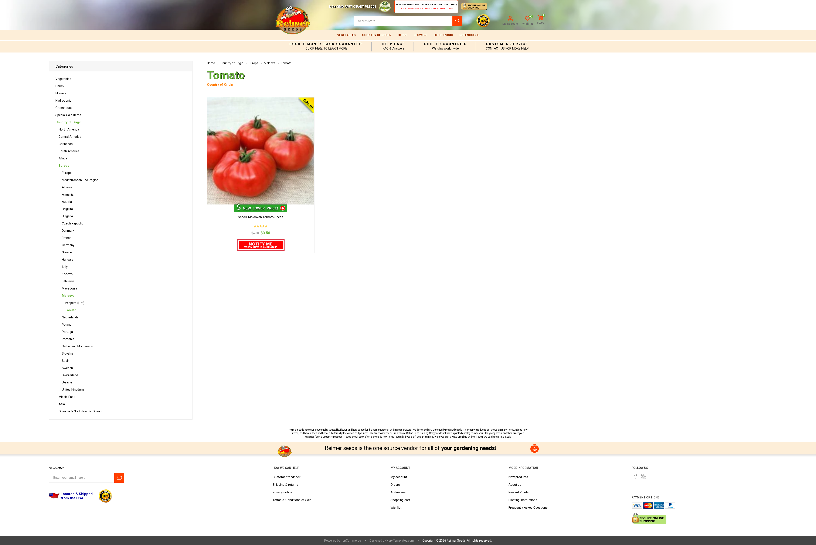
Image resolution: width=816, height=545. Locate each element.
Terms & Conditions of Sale (292, 500)
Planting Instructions (523, 500)
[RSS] (643, 476)
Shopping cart (400, 500)
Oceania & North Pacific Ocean (80, 411)
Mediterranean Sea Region (80, 180)
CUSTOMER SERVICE (507, 44)
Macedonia (69, 288)
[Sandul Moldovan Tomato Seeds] (260, 150)
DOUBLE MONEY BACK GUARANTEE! (326, 44)
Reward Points (519, 492)
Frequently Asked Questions (528, 508)
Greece (67, 252)
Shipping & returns (285, 485)
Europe (64, 165)
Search (457, 21)
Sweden (67, 368)
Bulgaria (67, 216)
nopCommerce (351, 540)
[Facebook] (635, 476)
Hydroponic (443, 35)
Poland (66, 324)
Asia (62, 404)
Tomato (70, 310)
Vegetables (346, 35)
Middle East (67, 397)
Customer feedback (286, 477)
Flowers (420, 35)
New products (518, 477)
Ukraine (67, 382)
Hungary (67, 259)
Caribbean (66, 144)
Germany (68, 245)
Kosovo (67, 274)
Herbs (402, 35)
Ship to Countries (445, 44)
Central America (70, 137)
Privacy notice (282, 492)
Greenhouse (469, 35)
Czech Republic (72, 223)
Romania (68, 339)
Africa (63, 158)
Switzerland (70, 375)
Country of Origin (376, 35)
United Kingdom (73, 390)
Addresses (398, 492)
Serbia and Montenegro (78, 346)
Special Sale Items (68, 115)
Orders (395, 485)
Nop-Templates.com (400, 540)
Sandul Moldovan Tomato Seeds (260, 217)
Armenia (68, 194)
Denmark (68, 231)
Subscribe (119, 478)
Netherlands (70, 317)
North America (69, 129)
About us (515, 485)
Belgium (67, 209)
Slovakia (67, 353)
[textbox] (403, 21)
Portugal (68, 332)
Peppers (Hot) (75, 303)
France (66, 238)
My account (510, 23)
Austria (67, 202)
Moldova (68, 296)
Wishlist (396, 508)
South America (69, 151)
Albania (67, 187)
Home (211, 63)
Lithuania (68, 281)
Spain (65, 361)
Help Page (393, 44)
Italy (65, 267)
